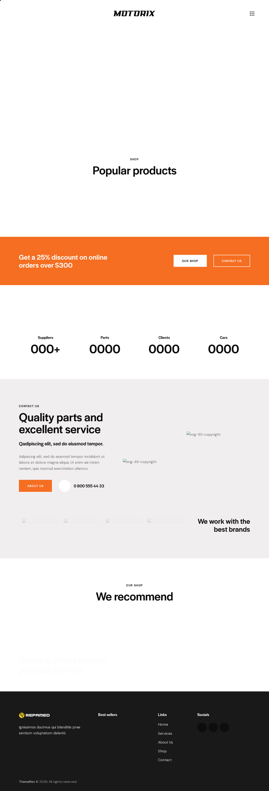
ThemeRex (27, 781)
